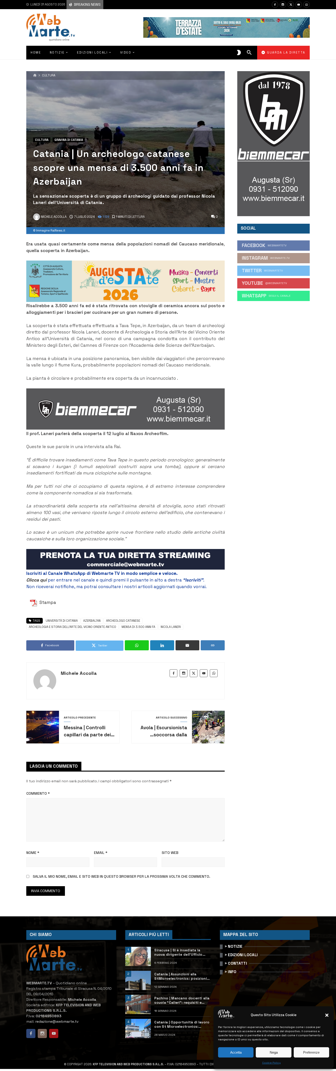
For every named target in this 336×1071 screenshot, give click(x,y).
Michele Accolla (79, 673)
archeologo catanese (123, 621)
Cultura (48, 75)
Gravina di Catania (68, 140)
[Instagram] (283, 4)
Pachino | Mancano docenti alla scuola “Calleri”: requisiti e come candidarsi (181, 1000)
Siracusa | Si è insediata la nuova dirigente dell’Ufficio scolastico (178, 952)
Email (100, 852)
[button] (327, 1015)
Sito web (170, 852)
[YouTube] (299, 4)
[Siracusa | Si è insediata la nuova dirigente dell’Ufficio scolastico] (138, 956)
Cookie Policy (271, 1063)
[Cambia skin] (239, 52)
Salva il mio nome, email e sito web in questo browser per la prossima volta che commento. (121, 876)
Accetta (236, 1052)
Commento (38, 793)
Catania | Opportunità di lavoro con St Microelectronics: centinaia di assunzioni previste (182, 1024)
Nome (32, 852)
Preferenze (311, 1052)
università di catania (62, 621)
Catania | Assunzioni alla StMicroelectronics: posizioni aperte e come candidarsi (180, 976)
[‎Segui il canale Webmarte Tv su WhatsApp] (306, 4)
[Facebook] (275, 4)
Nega (274, 1052)
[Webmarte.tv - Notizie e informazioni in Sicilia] (50, 27)
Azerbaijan (92, 621)
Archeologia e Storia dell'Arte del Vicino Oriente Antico (72, 627)
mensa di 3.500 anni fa (138, 627)
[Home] (35, 75)
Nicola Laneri (171, 627)
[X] (291, 4)
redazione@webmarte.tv (57, 1021)
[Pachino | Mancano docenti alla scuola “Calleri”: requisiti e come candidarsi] (138, 1004)
